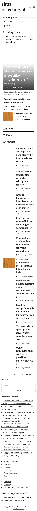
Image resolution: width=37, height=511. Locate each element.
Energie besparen (18, 36)
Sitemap (7, 484)
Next (26, 374)
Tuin (6, 476)
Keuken (19, 39)
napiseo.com (19, 500)
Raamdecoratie (12, 42)
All (7, 36)
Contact (7, 481)
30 (22, 374)
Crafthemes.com (18, 509)
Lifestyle (29, 39)
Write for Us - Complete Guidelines (19, 487)
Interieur (9, 39)
